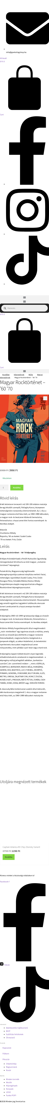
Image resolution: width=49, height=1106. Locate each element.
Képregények (19, 375)
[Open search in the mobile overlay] (24, 308)
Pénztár (6, 1059)
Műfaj (31, 375)
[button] (24, 297)
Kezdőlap (6, 375)
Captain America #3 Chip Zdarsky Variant (21, 847)
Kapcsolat (7, 1048)
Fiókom (6, 1053)
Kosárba (16, 487)
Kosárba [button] (14, 771)
